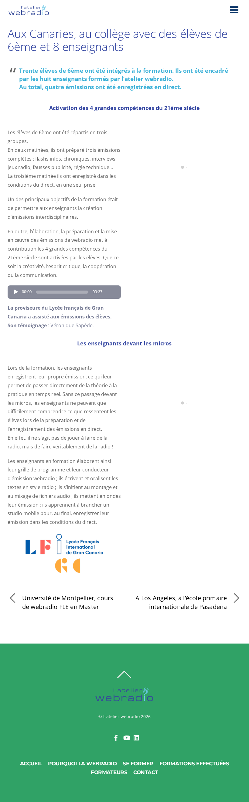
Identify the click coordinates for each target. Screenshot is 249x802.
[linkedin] (136, 737)
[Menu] (234, 9)
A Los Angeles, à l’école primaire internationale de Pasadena (181, 602)
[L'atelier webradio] (29, 13)
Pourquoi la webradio (82, 763)
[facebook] (116, 737)
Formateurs (109, 772)
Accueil (31, 763)
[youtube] (126, 737)
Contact (145, 772)
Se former (138, 763)
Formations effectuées (194, 763)
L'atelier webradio (121, 716)
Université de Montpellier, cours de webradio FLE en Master (68, 602)
